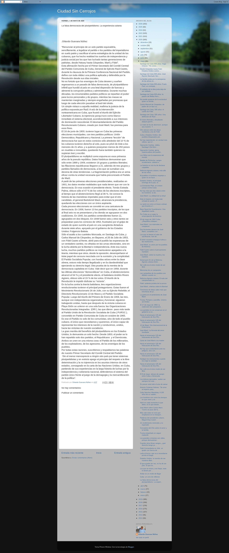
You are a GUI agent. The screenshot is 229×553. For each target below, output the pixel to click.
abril (142, 486)
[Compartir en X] (108, 382)
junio (143, 58)
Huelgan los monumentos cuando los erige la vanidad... (152, 360)
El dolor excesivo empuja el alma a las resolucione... (153, 241)
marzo (143, 489)
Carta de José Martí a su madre (152, 340)
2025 (141, 27)
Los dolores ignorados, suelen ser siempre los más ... (153, 380)
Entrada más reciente (72, 453)
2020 (141, 39)
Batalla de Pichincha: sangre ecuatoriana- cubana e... (150, 161)
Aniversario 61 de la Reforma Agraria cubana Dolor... (151, 261)
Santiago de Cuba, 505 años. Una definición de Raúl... (153, 115)
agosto (143, 52)
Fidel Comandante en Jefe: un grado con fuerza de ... (151, 449)
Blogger (131, 547)
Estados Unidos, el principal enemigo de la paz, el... (150, 181)
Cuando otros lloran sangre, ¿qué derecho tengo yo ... (153, 444)
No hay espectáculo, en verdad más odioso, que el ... (153, 141)
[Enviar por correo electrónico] (103, 382)
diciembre (144, 42)
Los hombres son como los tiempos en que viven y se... (153, 398)
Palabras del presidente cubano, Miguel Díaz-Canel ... (152, 419)
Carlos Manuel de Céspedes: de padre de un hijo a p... (152, 105)
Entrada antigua (122, 453)
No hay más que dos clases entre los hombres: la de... (152, 192)
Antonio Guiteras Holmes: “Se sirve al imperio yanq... (153, 388)
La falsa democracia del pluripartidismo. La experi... (151, 481)
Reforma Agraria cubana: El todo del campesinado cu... (153, 279)
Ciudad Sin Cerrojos (76, 11)
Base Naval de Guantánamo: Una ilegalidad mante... (152, 210)
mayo (143, 61)
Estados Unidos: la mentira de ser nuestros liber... (153, 459)
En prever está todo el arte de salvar (154, 384)
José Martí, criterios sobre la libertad (154, 286)
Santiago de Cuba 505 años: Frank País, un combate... (153, 85)
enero (143, 495)
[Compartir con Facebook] (110, 382)
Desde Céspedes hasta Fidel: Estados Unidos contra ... (151, 70)
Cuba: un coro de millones (150, 477)
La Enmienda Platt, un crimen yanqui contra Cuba (151, 187)
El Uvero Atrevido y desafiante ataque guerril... (151, 121)
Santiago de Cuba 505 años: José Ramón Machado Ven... (153, 75)
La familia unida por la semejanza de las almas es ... (152, 80)
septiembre (145, 48)
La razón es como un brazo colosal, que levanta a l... (153, 205)
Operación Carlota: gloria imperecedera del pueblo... (151, 151)
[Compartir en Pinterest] (112, 382)
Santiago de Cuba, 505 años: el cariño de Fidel (152, 110)
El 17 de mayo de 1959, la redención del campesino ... (151, 306)
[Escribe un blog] (106, 382)
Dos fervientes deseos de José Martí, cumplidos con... (151, 230)
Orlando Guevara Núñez (148, 534)
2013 (141, 518)
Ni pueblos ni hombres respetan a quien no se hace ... (153, 176)
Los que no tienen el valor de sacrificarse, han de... (151, 235)
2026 (141, 24)
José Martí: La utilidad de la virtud (153, 196)
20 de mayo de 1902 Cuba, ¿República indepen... (150, 220)
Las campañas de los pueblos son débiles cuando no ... (153, 274)
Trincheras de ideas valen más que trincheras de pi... (153, 291)
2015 (141, 512)
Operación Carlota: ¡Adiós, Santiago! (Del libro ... (150, 146)
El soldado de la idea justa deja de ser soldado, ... (153, 90)
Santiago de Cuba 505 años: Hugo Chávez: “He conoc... (153, 65)
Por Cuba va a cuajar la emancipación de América (150, 215)
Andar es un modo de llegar (150, 474)
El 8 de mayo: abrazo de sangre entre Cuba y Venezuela (152, 375)
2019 (141, 499)
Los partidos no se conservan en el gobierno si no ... (153, 311)
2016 (141, 509)
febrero (143, 492)
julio (142, 55)
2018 (141, 502)
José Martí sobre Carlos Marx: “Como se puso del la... (151, 408)
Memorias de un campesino (150, 270)
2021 (141, 36)
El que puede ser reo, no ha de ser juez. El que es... (153, 464)
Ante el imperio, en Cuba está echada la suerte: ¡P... (151, 200)
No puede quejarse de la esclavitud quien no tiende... (153, 100)
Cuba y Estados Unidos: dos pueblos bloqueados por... (150, 136)
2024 (141, 30)
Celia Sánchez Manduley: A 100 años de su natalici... (152, 393)
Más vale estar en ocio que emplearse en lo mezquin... (151, 414)
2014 (141, 515)
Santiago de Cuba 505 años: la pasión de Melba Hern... (151, 95)
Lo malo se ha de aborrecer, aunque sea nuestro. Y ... (154, 126)
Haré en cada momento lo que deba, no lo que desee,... (151, 403)
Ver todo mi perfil (142, 537)
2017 (141, 505)
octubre (144, 45)
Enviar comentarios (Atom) (82, 458)
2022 (141, 33)
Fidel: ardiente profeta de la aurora (153, 283)
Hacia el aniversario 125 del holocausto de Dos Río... (150, 316)
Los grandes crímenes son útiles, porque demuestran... (152, 439)
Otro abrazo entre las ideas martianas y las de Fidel (150, 131)
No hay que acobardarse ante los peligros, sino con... (152, 350)
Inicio (98, 453)
